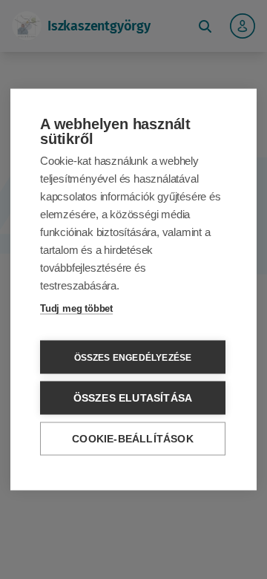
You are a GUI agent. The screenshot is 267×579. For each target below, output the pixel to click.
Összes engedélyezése (133, 357)
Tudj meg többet (76, 308)
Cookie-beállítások (133, 439)
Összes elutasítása (133, 398)
